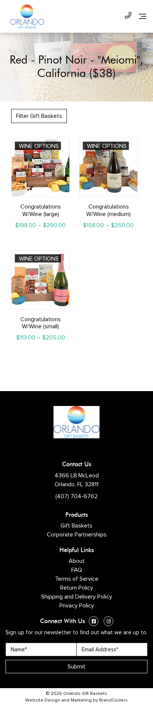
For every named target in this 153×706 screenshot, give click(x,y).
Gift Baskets (76, 526)
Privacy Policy (76, 606)
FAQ (76, 570)
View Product (40, 190)
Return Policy (76, 588)
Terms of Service (76, 579)
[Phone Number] (128, 16)
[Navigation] (142, 16)
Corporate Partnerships (77, 535)
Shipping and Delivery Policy (76, 597)
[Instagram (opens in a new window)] (108, 622)
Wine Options (39, 146)
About (77, 561)
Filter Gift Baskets (39, 116)
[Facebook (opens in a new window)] (93, 622)
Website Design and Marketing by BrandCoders (76, 700)
